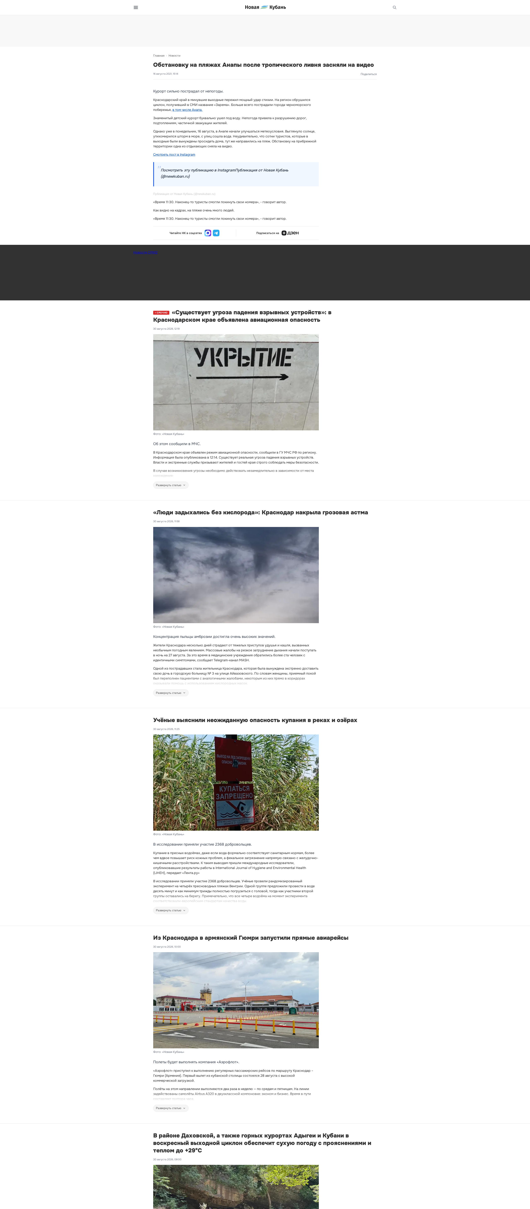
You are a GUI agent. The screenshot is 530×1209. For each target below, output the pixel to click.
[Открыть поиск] (394, 7)
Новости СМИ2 (145, 252)
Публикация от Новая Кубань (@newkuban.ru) (184, 193)
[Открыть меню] (136, 7)
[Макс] (208, 233)
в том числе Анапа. (187, 110)
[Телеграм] (216, 233)
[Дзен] (290, 233)
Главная (158, 55)
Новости (174, 55)
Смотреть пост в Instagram (174, 154)
